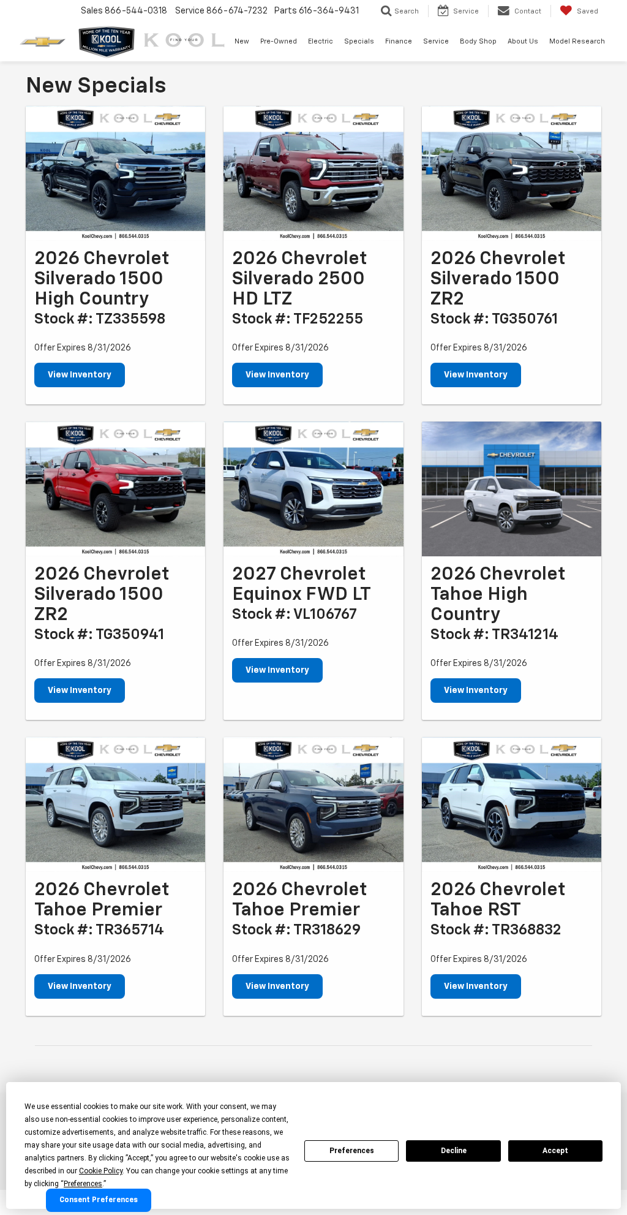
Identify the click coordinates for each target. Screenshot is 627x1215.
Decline (454, 1150)
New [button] (242, 41)
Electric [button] (320, 41)
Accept (555, 1150)
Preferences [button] (83, 1183)
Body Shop (478, 41)
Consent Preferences (98, 1200)
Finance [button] (398, 41)
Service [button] (436, 41)
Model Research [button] (577, 41)
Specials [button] (359, 41)
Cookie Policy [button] (100, 1171)
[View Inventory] (115, 173)
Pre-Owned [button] (278, 41)
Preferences (351, 1150)
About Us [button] (523, 41)
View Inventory (79, 375)
